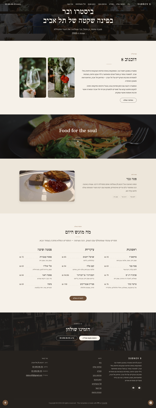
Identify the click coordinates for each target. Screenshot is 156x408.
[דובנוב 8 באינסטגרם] (139, 387)
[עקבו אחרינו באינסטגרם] (150, 402)
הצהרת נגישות (96, 392)
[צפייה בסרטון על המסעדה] (78, 141)
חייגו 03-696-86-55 (67, 338)
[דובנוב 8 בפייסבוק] (133, 387)
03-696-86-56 (37, 367)
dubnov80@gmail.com (34, 375)
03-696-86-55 (36, 371)
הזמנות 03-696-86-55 (13, 4)
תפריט (111, 4)
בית (129, 4)
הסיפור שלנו (120, 4)
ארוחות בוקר (102, 4)
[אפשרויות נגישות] (5, 402)
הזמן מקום (91, 4)
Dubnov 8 (144, 4)
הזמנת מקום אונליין (89, 338)
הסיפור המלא (128, 100)
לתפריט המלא (78, 298)
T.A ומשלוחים (80, 4)
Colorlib (104, 403)
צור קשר (70, 4)
